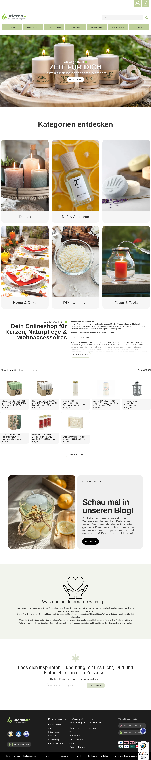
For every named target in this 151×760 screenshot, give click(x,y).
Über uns (92, 728)
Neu (34, 370)
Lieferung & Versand (74, 730)
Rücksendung (53, 740)
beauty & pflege (54, 27)
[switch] (143, 757)
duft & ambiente (33, 27)
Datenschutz (64, 756)
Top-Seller (24, 370)
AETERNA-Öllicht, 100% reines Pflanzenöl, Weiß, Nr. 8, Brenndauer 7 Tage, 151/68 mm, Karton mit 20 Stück (105, 405)
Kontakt (79, 756)
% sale (139, 27)
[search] (122, 17)
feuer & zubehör (118, 27)
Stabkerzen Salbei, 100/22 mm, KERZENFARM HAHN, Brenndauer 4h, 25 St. (14, 403)
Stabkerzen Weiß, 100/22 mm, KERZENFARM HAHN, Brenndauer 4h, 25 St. (44, 403)
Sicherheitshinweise (77, 747)
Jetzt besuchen (90, 541)
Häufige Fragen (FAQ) (54, 726)
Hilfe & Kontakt (54, 732)
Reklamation (53, 736)
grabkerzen (75, 27)
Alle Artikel (144, 370)
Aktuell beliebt (8, 370)
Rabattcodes (74, 736)
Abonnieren (96, 685)
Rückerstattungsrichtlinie (98, 756)
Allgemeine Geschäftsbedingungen (129, 756)
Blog (90, 732)
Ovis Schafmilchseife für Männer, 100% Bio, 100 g (74, 438)
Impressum (48, 756)
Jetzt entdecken (75, 79)
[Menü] (147, 743)
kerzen (12, 27)
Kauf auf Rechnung (56, 743)
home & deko (96, 27)
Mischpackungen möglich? (76, 741)
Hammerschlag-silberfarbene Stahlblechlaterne (132, 403)
